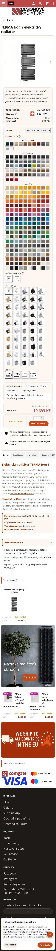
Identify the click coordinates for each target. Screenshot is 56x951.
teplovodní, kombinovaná (22, 493)
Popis (5, 455)
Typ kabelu (9, 370)
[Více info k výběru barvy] (19, 136)
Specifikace (18, 455)
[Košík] (47, 3)
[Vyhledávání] (40, 3)
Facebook (9, 873)
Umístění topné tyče (13, 273)
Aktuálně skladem (13, 542)
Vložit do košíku (38, 423)
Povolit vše (45, 945)
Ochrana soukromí (15, 824)
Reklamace (10, 854)
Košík (6, 838)
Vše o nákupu (12, 813)
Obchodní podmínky (16, 818)
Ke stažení (32, 455)
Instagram (10, 879)
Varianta (8, 130)
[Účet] (33, 3)
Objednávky (11, 843)
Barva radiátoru (11, 136)
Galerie (8, 808)
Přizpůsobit (10, 944)
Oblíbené (9, 859)
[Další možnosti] (53, 3)
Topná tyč (9, 285)
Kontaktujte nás (14, 884)
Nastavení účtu (13, 848)
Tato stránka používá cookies (19, 921)
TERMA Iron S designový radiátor (14, 590)
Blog (6, 802)
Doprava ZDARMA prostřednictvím (29, 443)
